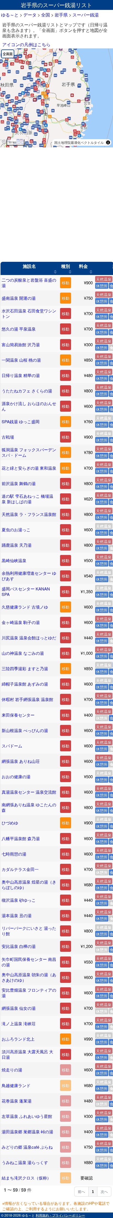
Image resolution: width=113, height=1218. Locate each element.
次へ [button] (104, 1192)
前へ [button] (81, 1192)
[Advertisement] (56, 204)
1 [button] (93, 1192)
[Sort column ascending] (55, 271)
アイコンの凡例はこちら (26, 44)
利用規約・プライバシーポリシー (60, 1215)
